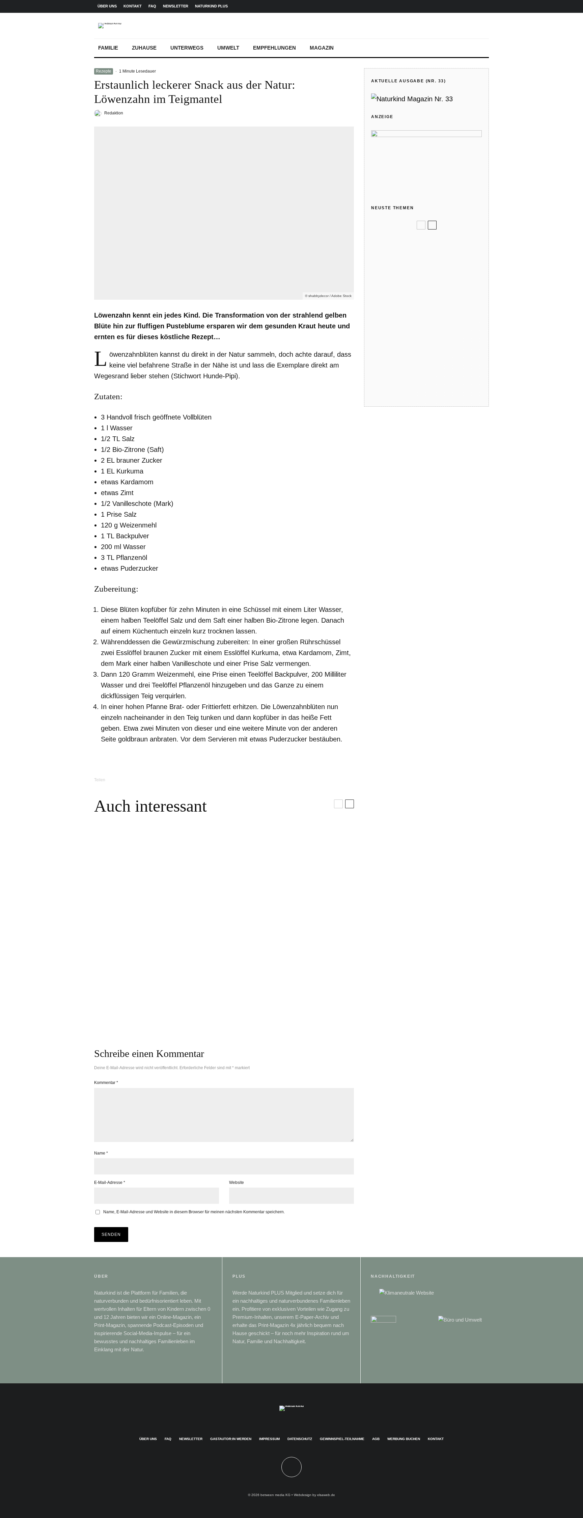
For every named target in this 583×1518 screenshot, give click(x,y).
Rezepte (103, 71)
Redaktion (113, 113)
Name (101, 1153)
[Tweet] (142, 779)
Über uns (148, 1439)
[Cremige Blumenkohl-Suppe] (289, 980)
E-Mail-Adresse (109, 1182)
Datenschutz (299, 1439)
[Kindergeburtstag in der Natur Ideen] (382, 288)
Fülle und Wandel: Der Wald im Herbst (437, 242)
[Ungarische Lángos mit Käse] (159, 876)
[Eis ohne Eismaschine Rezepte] (382, 316)
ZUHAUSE (144, 48)
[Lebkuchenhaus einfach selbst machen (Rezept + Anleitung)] (289, 876)
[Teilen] (124, 779)
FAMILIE (108, 48)
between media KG (275, 1495)
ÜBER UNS (107, 6)
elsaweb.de (326, 1495)
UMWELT (228, 48)
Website (236, 1182)
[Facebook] (440, 6)
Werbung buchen (403, 1439)
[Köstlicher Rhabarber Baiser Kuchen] (159, 980)
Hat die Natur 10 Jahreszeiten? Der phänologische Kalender (436, 394)
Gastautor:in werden (230, 1439)
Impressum (269, 1439)
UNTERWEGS (186, 48)
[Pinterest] (461, 6)
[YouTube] (472, 6)
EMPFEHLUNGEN (274, 48)
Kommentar (106, 1082)
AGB (376, 1439)
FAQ (152, 6)
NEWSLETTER (175, 6)
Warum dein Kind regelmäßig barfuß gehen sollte (435, 370)
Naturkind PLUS (211, 6)
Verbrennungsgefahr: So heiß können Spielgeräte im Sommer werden (437, 343)
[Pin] (159, 779)
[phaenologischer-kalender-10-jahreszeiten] (382, 394)
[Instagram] (451, 6)
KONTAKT (132, 6)
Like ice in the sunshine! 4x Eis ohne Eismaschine (437, 315)
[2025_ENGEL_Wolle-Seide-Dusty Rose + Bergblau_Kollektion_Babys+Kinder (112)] (382, 263)
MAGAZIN (322, 48)
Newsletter (190, 1439)
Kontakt (436, 1439)
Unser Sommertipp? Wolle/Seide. (439, 263)
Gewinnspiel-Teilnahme (342, 1439)
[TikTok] (483, 6)
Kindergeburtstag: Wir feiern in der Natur (437, 287)
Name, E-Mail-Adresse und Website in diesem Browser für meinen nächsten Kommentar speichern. (194, 1212)
